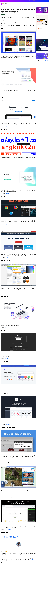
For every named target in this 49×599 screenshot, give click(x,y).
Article (2, 14)
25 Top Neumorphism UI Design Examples (10, 536)
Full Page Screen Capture (10, 459)
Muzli (6, 59)
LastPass (6, 257)
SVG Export (7, 424)
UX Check (7, 358)
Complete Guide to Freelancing (25, 0)
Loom (6, 93)
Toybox (6, 126)
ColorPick (7, 293)
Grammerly (7, 193)
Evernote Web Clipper (9, 529)
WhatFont (7, 160)
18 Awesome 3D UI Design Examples (9, 535)
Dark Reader (7, 224)
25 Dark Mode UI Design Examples (9, 537)
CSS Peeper (7, 327)
